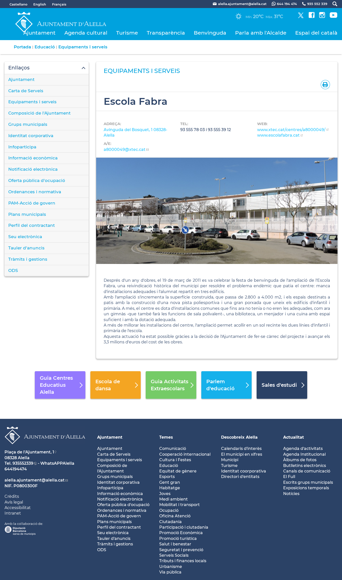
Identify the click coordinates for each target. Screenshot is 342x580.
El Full (289, 476)
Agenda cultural (85, 33)
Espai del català (316, 33)
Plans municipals (27, 214)
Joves (164, 493)
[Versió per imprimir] (324, 84)
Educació (45, 46)
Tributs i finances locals (182, 560)
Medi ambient (173, 499)
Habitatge (169, 488)
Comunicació (172, 448)
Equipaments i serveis (82, 46)
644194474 (16, 469)
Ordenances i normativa (34, 191)
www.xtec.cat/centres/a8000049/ (291, 129)
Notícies (291, 493)
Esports (167, 476)
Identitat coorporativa (243, 471)
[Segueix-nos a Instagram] (322, 16)
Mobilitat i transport (179, 504)
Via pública (170, 572)
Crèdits (12, 496)
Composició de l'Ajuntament (39, 113)
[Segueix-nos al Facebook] (311, 16)
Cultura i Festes (175, 459)
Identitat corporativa (30, 135)
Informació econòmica (33, 157)
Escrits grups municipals (308, 482)
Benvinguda (210, 33)
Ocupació (169, 510)
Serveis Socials (174, 555)
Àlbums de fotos (299, 459)
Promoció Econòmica (181, 532)
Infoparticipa (22, 146)
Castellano (18, 4)
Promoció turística (178, 538)
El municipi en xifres (241, 454)
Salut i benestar (175, 544)
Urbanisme (170, 566)
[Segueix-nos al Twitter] (300, 16)
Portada (22, 46)
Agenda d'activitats (303, 448)
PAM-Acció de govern (31, 203)
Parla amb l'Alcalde (260, 33)
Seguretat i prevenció (181, 549)
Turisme (127, 33)
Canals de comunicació (306, 471)
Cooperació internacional (185, 454)
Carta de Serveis (25, 90)
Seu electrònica (25, 236)
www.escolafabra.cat (278, 135)
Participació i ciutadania (183, 527)
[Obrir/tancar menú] (47, 68)
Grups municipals (27, 124)
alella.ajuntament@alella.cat (35, 480)
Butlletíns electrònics (304, 465)
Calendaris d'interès (241, 448)
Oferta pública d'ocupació (36, 180)
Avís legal (14, 502)
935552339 (23, 463)
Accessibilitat (18, 507)
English (39, 4)
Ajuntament (39, 33)
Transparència (166, 33)
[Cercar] (332, 4)
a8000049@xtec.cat (124, 149)
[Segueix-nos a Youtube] (333, 16)
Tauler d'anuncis (26, 247)
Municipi (229, 459)
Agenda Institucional (304, 454)
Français (59, 4)
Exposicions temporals (306, 488)
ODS (13, 270)
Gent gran (169, 482)
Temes (166, 437)
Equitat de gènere (178, 471)
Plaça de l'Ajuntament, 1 (29, 452)
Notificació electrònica (33, 169)
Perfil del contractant (31, 225)
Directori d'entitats (240, 476)
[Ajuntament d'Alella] (45, 448)
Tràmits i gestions (27, 259)
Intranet (13, 513)
